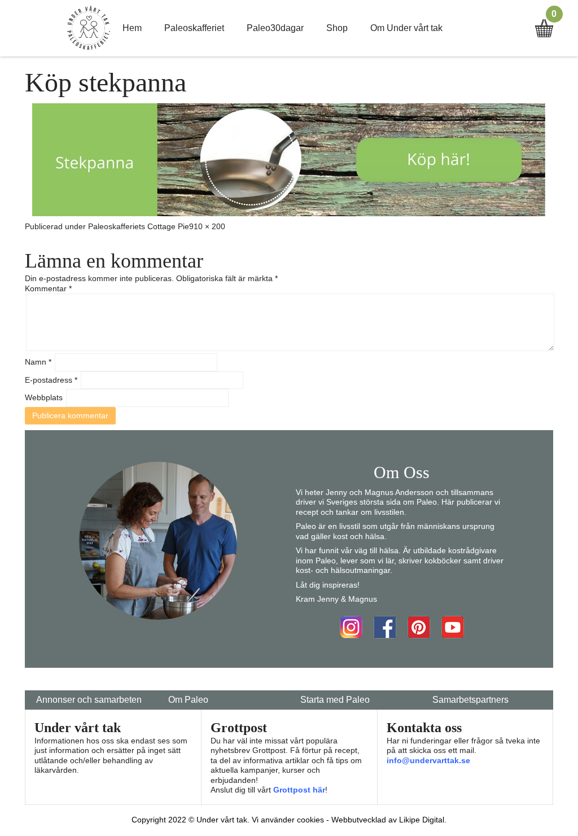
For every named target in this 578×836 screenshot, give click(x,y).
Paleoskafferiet (194, 28)
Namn (38, 361)
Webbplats (44, 397)
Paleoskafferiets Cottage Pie (138, 226)
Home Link (88, 28)
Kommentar (48, 288)
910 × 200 (207, 226)
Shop (337, 28)
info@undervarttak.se (428, 760)
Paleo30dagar (275, 28)
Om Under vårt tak (406, 28)
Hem (132, 28)
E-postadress (51, 379)
